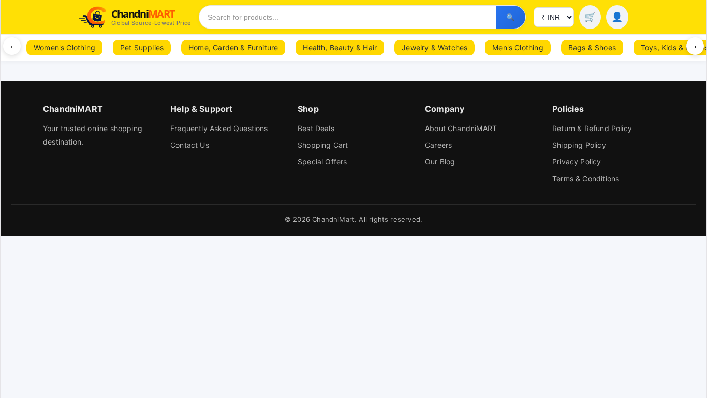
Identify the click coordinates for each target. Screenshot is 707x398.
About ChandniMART (461, 128)
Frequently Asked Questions (219, 128)
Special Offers (322, 161)
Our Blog (440, 161)
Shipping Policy (579, 144)
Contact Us (189, 144)
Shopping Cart (323, 144)
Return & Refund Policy (592, 128)
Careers (438, 144)
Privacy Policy (576, 161)
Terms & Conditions (585, 178)
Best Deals (316, 128)
